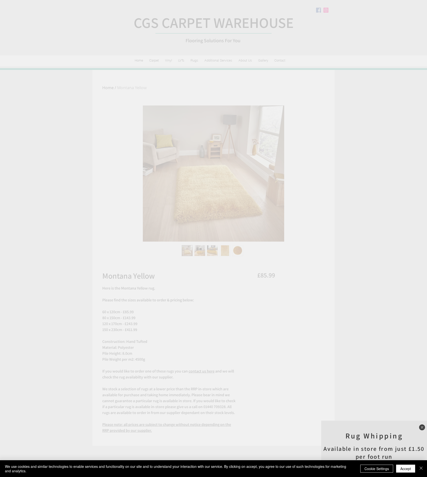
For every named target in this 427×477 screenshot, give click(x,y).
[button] (422, 427)
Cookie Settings (376, 468)
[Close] (421, 468)
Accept (405, 468)
